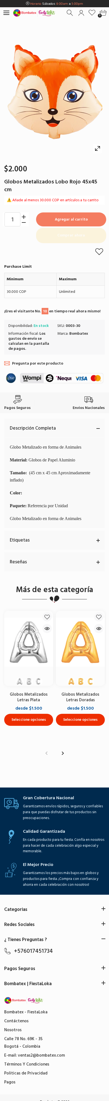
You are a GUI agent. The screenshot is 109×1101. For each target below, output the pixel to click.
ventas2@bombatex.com (41, 1055)
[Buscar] (70, 13)
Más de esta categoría (54, 589)
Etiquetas (20, 540)
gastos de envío (22, 338)
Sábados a (56, 3)
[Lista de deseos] (92, 13)
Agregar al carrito (71, 219)
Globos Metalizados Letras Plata (29, 697)
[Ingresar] (81, 13)
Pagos (9, 1082)
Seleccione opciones (28, 720)
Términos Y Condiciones (26, 1064)
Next (63, 753)
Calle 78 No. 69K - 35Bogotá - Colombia (23, 1042)
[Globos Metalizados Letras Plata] (28, 642)
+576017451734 (33, 951)
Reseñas (18, 562)
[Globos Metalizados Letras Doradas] (80, 642)
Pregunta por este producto (37, 363)
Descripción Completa (33, 428)
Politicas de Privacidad (26, 1073)
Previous (46, 753)
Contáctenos (16, 1021)
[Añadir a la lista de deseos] (99, 252)
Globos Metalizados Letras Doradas (80, 697)
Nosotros (13, 1029)
